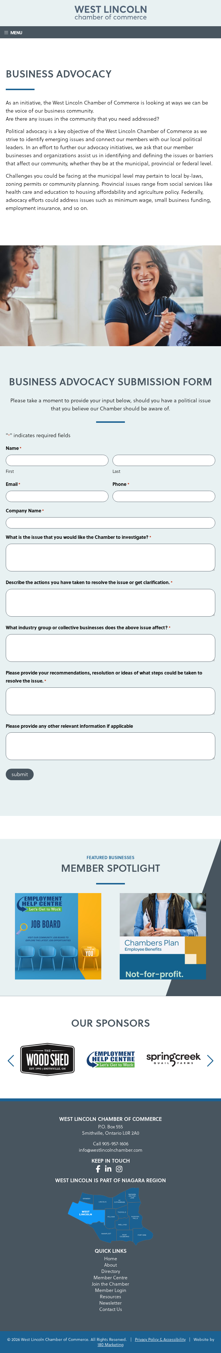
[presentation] (11, 1060)
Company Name (25, 510)
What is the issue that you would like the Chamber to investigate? (78, 537)
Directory (110, 1271)
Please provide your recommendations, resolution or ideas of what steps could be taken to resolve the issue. (104, 676)
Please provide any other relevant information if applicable (69, 726)
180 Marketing (110, 1345)
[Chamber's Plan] (163, 937)
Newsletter (110, 1303)
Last (116, 471)
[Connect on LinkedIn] (108, 1169)
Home (110, 1258)
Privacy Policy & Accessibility (160, 1339)
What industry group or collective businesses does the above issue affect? (88, 627)
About (110, 1265)
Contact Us (110, 1309)
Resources (110, 1296)
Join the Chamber (110, 1284)
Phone (121, 484)
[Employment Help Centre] (58, 937)
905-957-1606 (115, 1143)
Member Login (110, 1290)
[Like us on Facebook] (98, 1169)
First (10, 471)
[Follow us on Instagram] (119, 1169)
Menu (15, 32)
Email (13, 484)
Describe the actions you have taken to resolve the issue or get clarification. (89, 582)
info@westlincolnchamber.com (110, 1150)
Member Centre (110, 1277)
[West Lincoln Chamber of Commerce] (110, 14)
